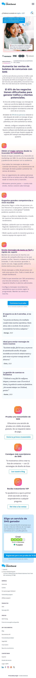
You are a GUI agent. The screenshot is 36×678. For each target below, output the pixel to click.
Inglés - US (20, 13)
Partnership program (7, 594)
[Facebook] (5, 667)
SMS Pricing (5, 619)
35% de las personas (18, 115)
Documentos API (6, 634)
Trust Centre (5, 645)
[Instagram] (8, 667)
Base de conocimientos (8, 648)
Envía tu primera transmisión (19, 437)
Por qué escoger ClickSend (8, 591)
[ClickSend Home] (9, 565)
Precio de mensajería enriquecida (10, 622)
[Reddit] (11, 667)
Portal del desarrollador (8, 638)
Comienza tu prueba (18, 303)
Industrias (6, 61)
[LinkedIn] (3, 667)
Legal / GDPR (5, 664)
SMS (3, 606)
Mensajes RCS (5, 610)
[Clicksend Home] (10, 4)
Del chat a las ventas (18, 507)
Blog (3, 631)
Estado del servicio (6, 660)
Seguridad (4, 641)
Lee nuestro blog (18, 471)
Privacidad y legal (13, 675)
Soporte (4, 657)
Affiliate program (6, 598)
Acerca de (4, 584)
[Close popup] (32, 13)
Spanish (5, 569)
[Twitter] (14, 667)
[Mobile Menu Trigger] (33, 4)
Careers (4, 587)
